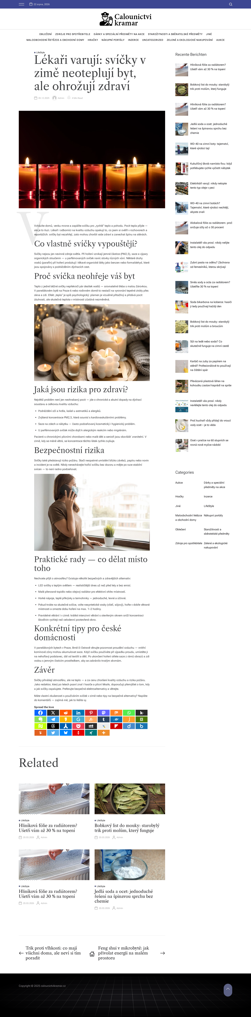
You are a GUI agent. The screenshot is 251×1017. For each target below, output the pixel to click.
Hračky (93, 40)
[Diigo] (129, 726)
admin (61, 98)
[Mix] (116, 713)
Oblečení (45, 34)
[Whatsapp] (129, 713)
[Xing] (91, 733)
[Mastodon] (104, 713)
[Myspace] (91, 726)
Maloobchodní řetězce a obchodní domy (55, 40)
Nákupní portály (113, 40)
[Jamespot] (129, 719)
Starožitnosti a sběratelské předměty (175, 34)
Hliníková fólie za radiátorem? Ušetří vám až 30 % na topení (48, 828)
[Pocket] (78, 726)
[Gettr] (78, 733)
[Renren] (66, 726)
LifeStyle (40, 52)
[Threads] (53, 726)
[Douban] (142, 719)
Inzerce (133, 40)
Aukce (220, 40)
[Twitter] (53, 733)
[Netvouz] (40, 726)
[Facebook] (40, 713)
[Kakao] (66, 719)
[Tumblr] (104, 719)
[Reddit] (66, 713)
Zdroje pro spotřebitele (72, 34)
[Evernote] (40, 719)
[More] (104, 733)
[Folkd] (116, 719)
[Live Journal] (104, 726)
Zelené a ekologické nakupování (190, 40)
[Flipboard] (116, 726)
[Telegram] (53, 719)
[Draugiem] (91, 719)
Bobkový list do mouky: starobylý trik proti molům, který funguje (127, 828)
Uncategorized (152, 40)
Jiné (209, 34)
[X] (53, 713)
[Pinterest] (91, 713)
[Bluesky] (66, 733)
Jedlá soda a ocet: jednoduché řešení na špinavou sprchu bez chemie (124, 896)
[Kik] (142, 713)
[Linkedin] (78, 713)
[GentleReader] (78, 719)
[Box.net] (142, 726)
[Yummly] (40, 733)
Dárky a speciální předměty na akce (119, 34)
